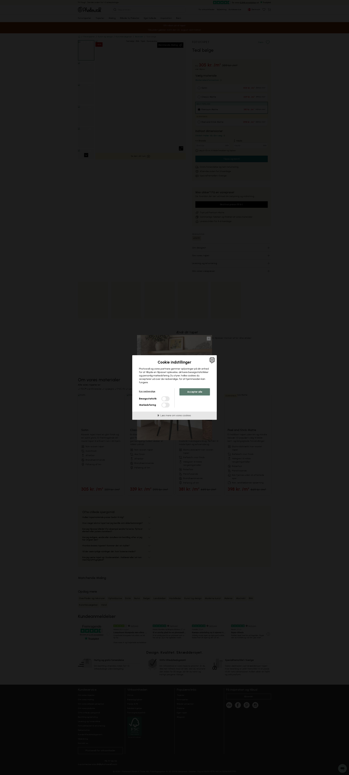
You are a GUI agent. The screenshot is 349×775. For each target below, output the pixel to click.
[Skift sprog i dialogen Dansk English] (212, 360)
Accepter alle (194, 391)
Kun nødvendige (147, 391)
